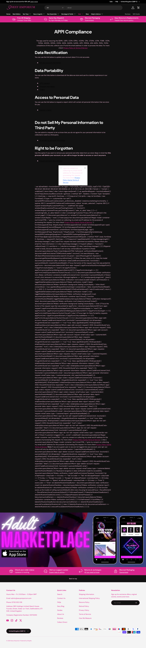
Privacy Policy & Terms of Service (75, 48)
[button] (138, 7)
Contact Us (61, 598)
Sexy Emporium (15, 641)
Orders (42, 90)
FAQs (59, 602)
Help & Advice (96, 14)
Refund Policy (84, 606)
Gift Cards (136, 14)
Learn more (26, 1)
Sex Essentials (52, 14)
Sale (111, 1)
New (87, 14)
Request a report (45, 110)
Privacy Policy (84, 610)
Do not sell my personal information (52, 140)
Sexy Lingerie (37, 14)
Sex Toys (26, 14)
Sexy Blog (60, 606)
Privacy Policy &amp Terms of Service (71, 180)
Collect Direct (62, 622)
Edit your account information (50, 63)
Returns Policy (84, 602)
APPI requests (45, 83)
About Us (60, 614)
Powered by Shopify (26, 641)
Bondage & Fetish (67, 14)
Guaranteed (123, 572)
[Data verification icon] (61, 168)
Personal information (47, 86)
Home (8, 14)
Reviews (127, 14)
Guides (59, 610)
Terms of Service (85, 614)
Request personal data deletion (50, 161)
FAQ (116, 1)
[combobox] (83, 7)
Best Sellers (16, 14)
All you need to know (91, 572)
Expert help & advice (56, 572)
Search (59, 594)
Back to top (73, 579)
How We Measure (85, 618)
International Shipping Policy (89, 598)
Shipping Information (86, 594)
